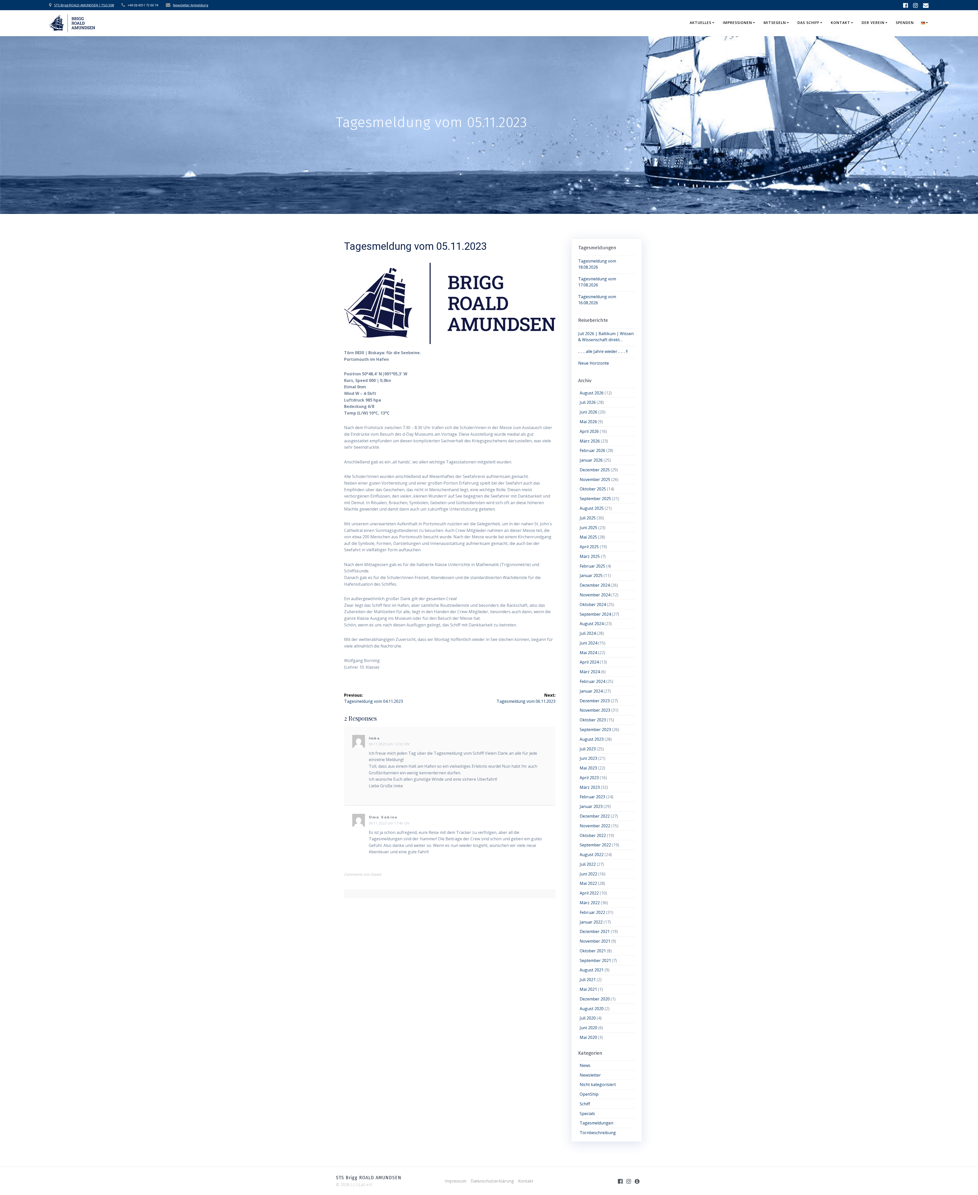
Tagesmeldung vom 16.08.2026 (597, 300)
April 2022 (589, 893)
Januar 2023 (591, 806)
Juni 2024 (588, 643)
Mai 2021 (588, 989)
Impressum (455, 1181)
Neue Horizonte (593, 363)
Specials (587, 1113)
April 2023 (589, 777)
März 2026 (590, 441)
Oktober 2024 (593, 604)
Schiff (585, 1104)
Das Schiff (808, 22)
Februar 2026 (592, 450)
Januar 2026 (591, 460)
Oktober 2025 (593, 489)
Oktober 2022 (593, 835)
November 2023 (595, 710)
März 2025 (590, 556)
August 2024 (592, 623)
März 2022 (590, 902)
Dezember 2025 (595, 470)
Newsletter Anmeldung (190, 5)
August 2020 (592, 1008)
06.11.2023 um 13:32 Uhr (389, 743)
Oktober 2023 (593, 720)
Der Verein (873, 22)
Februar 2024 (592, 681)
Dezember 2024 (595, 585)
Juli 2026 (588, 402)
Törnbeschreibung (598, 1132)
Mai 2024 (588, 652)
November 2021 (595, 941)
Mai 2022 (588, 883)
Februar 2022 (592, 912)
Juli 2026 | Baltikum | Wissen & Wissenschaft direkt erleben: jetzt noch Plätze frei (606, 337)
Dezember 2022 (595, 816)
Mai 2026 (588, 421)
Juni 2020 (588, 1028)
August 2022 (592, 854)
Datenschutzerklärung (492, 1181)
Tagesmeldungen (596, 1123)
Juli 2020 (588, 1018)
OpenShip (589, 1094)
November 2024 (595, 595)
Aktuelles (700, 22)
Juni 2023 (588, 758)
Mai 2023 (588, 768)
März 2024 (590, 672)
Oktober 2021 (593, 951)
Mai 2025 (588, 537)
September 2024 (595, 614)
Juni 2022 (588, 874)
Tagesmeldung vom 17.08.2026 (597, 282)
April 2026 (589, 431)
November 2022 (595, 826)
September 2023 (595, 729)
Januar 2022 (591, 922)
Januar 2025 (591, 575)
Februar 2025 (592, 566)
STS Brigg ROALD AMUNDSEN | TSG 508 (84, 5)
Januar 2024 (591, 691)
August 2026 (592, 393)
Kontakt (840, 22)
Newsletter (590, 1075)
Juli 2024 (588, 633)
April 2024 (589, 662)
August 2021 (592, 970)
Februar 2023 (592, 797)
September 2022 (595, 845)
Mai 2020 (588, 1037)
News (585, 1065)
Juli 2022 (588, 864)
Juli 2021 (588, 979)
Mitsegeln (775, 22)
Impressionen (737, 22)
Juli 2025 (588, 518)
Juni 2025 (588, 527)
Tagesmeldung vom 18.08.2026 (597, 264)
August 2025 (592, 508)
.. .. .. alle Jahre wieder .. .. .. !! (603, 351)
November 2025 (595, 479)
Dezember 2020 (595, 999)
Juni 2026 (588, 412)
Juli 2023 (588, 749)
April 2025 (589, 547)
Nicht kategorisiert (598, 1084)
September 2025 (595, 498)
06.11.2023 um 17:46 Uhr (389, 823)
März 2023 (590, 787)
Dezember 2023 (595, 701)
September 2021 (595, 960)
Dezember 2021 (595, 931)
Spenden (905, 22)
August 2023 (592, 739)
